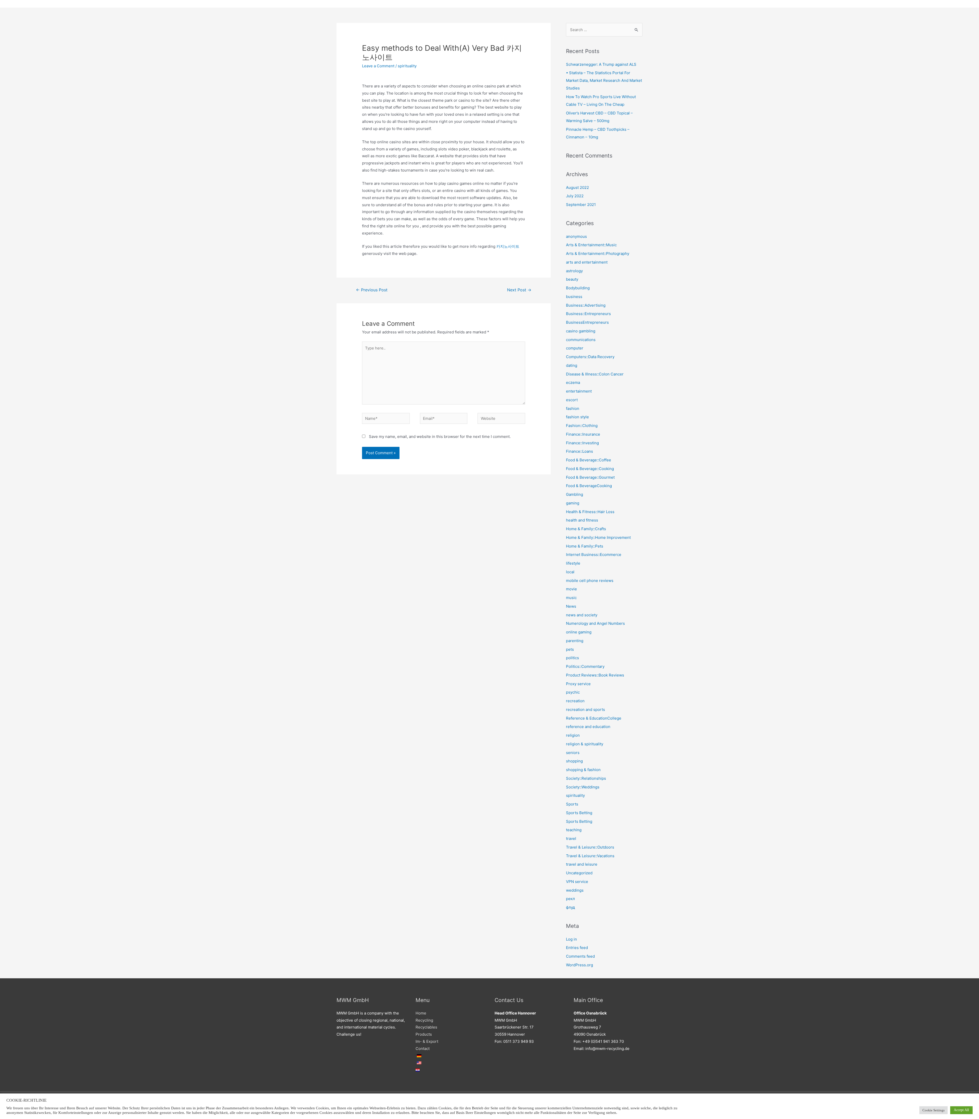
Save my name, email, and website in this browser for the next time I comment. (440, 436)
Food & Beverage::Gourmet (590, 477)
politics (572, 657)
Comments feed (580, 956)
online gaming (578, 632)
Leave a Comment (378, 65)
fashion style (577, 416)
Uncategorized (579, 872)
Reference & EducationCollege (593, 718)
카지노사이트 (507, 246)
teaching (574, 829)
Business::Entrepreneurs (588, 313)
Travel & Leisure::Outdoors (590, 847)
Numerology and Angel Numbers (595, 623)
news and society (581, 615)
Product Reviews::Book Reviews (595, 675)
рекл (570, 898)
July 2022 (575, 195)
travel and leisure (581, 864)
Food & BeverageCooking (589, 485)
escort (572, 399)
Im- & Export (427, 1041)
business (574, 296)
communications (581, 339)
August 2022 (577, 187)
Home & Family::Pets (584, 546)
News (571, 606)
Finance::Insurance (583, 434)
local (570, 571)
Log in (571, 939)
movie (571, 589)
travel (571, 838)
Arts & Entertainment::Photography (597, 253)
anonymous (576, 236)
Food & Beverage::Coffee (588, 460)
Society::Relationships (586, 778)
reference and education (588, 726)
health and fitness (582, 520)
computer (574, 348)
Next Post (519, 290)
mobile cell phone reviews (589, 580)
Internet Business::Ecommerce (593, 554)
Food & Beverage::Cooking (590, 468)
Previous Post (372, 290)
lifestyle (573, 563)
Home (421, 1013)
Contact (423, 1048)
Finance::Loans (579, 451)
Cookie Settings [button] (933, 1110)
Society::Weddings (582, 787)
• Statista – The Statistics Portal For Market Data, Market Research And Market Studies (604, 80)
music (571, 597)
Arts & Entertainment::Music (591, 244)
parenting (574, 640)
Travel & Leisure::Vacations (590, 855)
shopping (574, 761)
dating (571, 365)
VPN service (577, 881)
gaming (572, 503)
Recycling (424, 1020)
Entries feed (577, 947)
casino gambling (580, 331)
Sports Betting (579, 812)
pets (570, 649)
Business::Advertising (586, 305)
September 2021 (581, 204)
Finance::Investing (582, 442)
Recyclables (426, 1027)
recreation (575, 700)
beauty (572, 279)
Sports (572, 804)
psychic (573, 692)
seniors (572, 752)
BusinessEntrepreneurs (587, 322)
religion (573, 735)
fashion (572, 408)
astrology (574, 270)
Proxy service (578, 683)
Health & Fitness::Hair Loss (590, 511)
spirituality (407, 65)
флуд (570, 907)
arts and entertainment (587, 262)
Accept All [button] (961, 1110)
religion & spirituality (584, 743)
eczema (573, 382)
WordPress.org (579, 964)
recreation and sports (585, 709)
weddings (575, 890)
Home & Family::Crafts (586, 528)
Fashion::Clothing (582, 425)
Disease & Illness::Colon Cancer (595, 374)
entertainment (579, 391)
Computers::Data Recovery (590, 356)
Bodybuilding (578, 287)
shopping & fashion (583, 769)
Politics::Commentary (585, 666)
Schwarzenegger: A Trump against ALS (601, 64)
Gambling (574, 494)
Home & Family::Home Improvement (598, 537)
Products (424, 1034)
